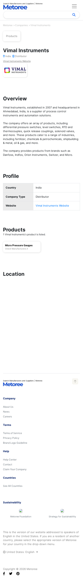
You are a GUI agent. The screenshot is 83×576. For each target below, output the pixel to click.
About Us (8, 406)
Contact (7, 464)
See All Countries (12, 485)
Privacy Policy (11, 437)
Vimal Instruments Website (17, 61)
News (6, 411)
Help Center (10, 459)
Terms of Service (12, 433)
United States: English (20, 552)
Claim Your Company (15, 469)
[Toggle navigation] (74, 6)
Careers (7, 416)
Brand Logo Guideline (15, 442)
